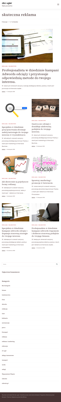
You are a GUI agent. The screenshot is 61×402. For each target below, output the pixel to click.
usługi (4, 369)
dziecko (4, 304)
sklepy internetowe (8, 355)
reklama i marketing (9, 66)
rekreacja (5, 346)
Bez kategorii (6, 285)
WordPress (23, 397)
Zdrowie (4, 379)
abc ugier (7, 3)
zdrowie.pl (5, 383)
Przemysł (5, 332)
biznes (4, 290)
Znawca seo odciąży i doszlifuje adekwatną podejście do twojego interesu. (41, 128)
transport (5, 360)
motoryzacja (5, 323)
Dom (3, 299)
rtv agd (4, 351)
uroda (3, 365)
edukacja (4, 309)
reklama (4, 337)
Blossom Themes (6, 397)
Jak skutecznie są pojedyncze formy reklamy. (15, 183)
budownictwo (6, 295)
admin (3, 91)
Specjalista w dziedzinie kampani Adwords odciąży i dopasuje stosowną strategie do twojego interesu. (15, 232)
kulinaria (5, 318)
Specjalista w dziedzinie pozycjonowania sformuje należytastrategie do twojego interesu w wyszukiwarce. (15, 131)
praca (3, 327)
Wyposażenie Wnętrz (8, 374)
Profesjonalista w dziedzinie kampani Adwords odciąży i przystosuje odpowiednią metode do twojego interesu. (30, 76)
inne (3, 313)
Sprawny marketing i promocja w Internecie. (42, 181)
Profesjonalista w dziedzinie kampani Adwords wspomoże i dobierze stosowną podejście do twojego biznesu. (45, 232)
